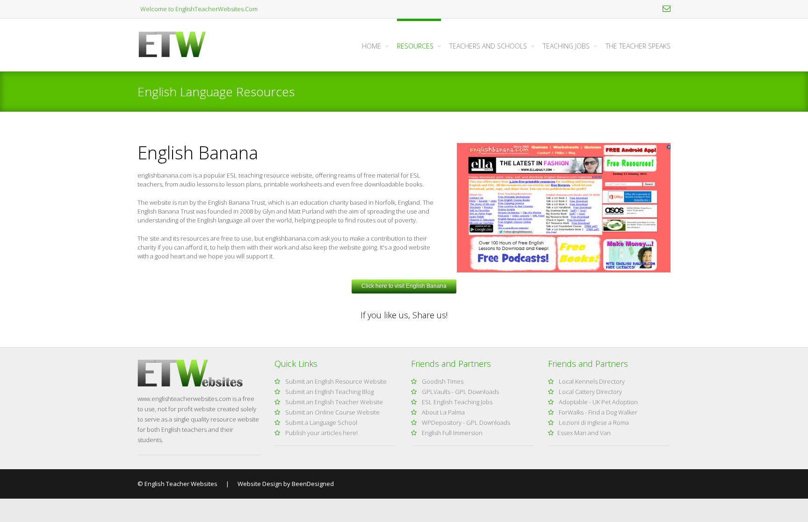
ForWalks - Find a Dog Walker (597, 412)
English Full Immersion (451, 433)
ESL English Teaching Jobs (456, 402)
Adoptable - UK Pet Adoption (597, 402)
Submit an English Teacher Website (333, 402)
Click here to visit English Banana (404, 286)
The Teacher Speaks (638, 46)
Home (371, 46)
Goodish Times (441, 381)
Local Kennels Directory (591, 381)
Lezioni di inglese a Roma (593, 422)
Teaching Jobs (566, 46)
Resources (415, 46)
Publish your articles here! (321, 433)
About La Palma (442, 412)
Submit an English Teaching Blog (329, 391)
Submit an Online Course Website (332, 412)
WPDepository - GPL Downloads (465, 422)
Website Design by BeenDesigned (285, 483)
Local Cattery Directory (589, 391)
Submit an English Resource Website (335, 381)
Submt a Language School (320, 422)
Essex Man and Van (584, 433)
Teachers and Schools (488, 46)
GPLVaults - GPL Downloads (459, 391)
